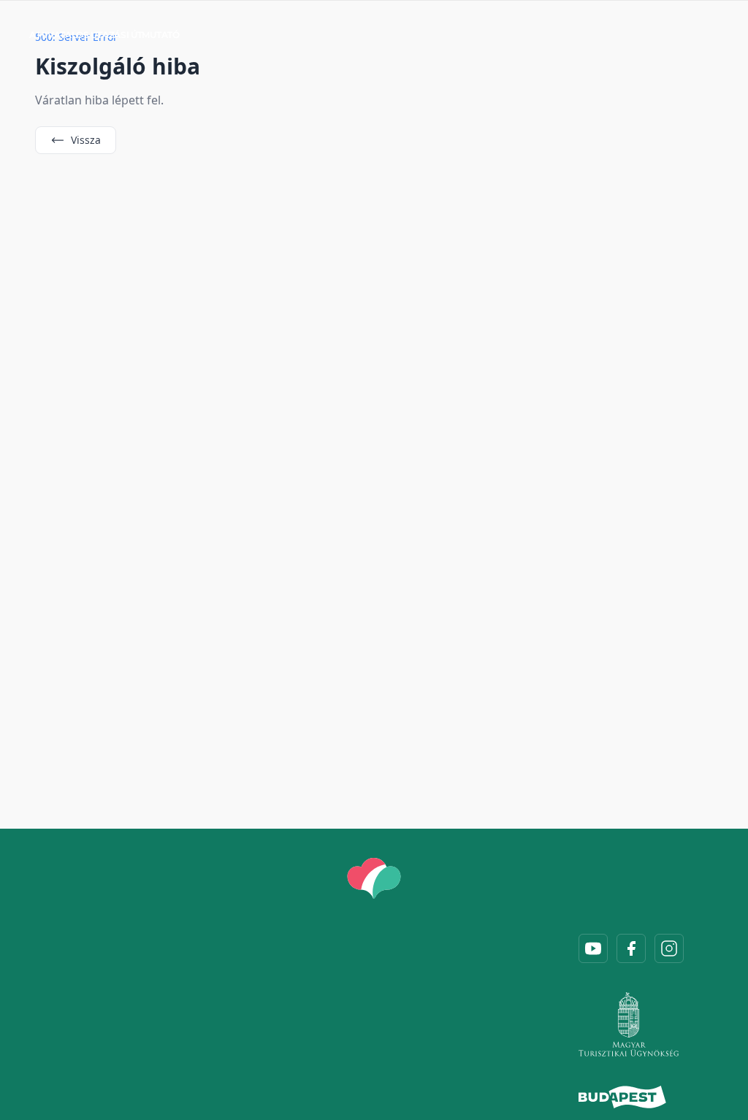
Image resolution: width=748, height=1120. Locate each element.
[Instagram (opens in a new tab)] (669, 948)
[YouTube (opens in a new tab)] (593, 948)
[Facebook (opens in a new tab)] (631, 948)
